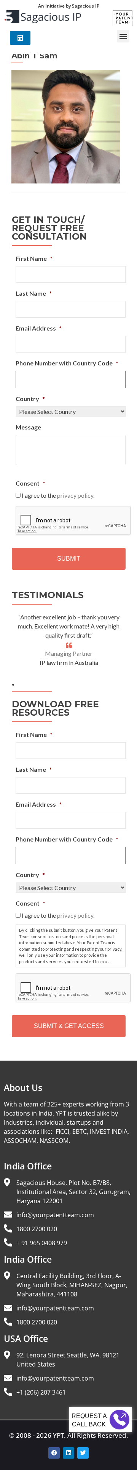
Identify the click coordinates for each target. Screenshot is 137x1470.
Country (30, 398)
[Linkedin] (68, 1453)
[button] (123, 36)
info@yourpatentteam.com (55, 1215)
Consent (30, 483)
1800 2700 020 (36, 1229)
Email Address (39, 328)
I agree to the (58, 495)
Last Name (34, 293)
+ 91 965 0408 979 (41, 1243)
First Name (34, 258)
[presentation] (73, 521)
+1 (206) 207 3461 (41, 1392)
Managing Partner (68, 653)
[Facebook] (54, 1453)
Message (28, 427)
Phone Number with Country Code (67, 363)
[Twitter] (83, 1453)
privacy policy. (75, 495)
